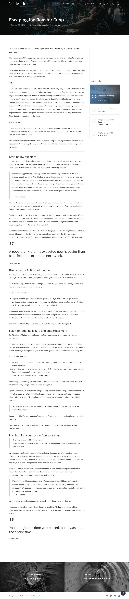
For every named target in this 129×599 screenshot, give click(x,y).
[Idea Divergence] (32, 577)
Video (12, 400)
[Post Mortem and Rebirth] (96, 577)
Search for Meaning (53, 25)
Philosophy (41, 25)
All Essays (33, 25)
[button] (119, 4)
